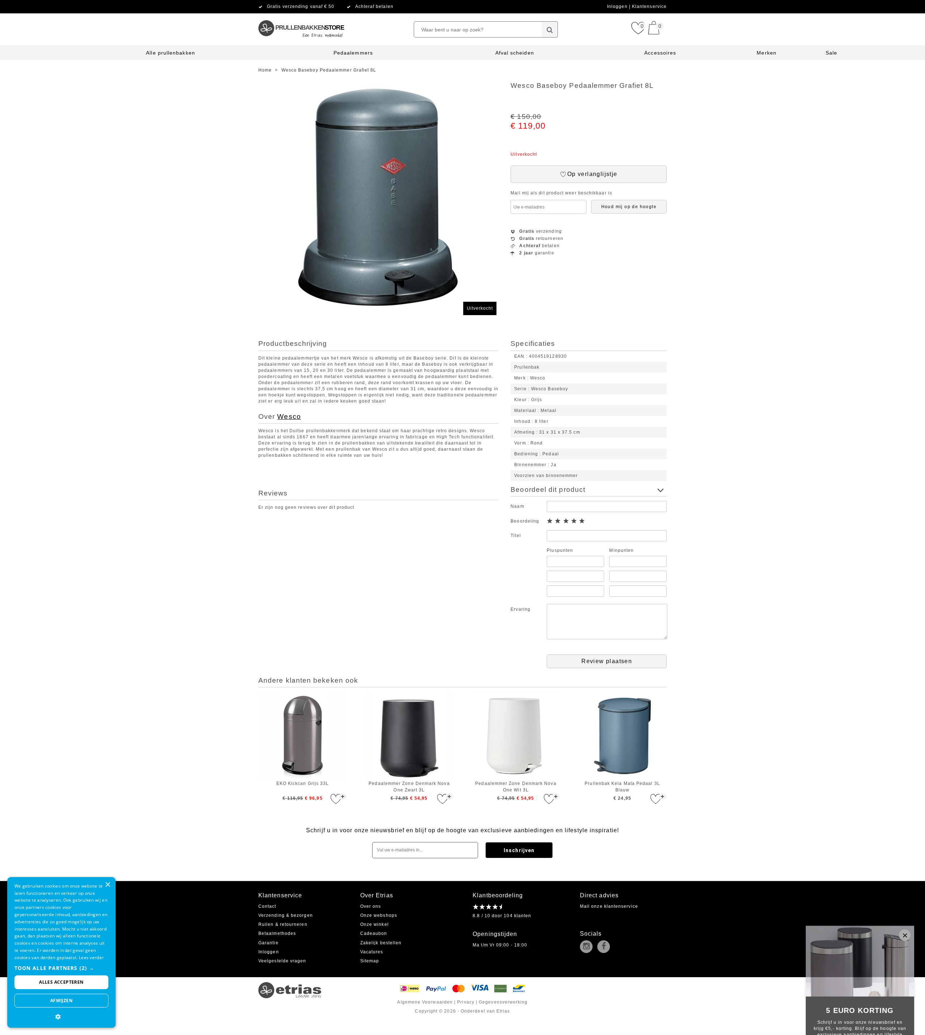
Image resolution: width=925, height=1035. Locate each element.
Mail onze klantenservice (609, 906)
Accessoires (660, 53)
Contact (267, 906)
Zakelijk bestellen (380, 942)
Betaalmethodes (277, 933)
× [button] (107, 885)
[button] (61, 968)
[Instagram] (588, 947)
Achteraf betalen (374, 6)
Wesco (289, 416)
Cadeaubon (373, 933)
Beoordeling (525, 521)
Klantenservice (649, 6)
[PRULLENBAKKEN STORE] (300, 16)
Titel (516, 535)
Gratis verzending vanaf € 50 (300, 6)
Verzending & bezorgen (285, 915)
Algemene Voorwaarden (425, 1002)
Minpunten (621, 550)
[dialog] (61, 952)
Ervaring (520, 609)
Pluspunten (560, 550)
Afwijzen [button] (61, 1000)
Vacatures (371, 951)
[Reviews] (487, 906)
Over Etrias (376, 895)
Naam (517, 506)
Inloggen (618, 6)
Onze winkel (374, 924)
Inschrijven (519, 850)
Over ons (370, 906)
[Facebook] (605, 947)
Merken (766, 53)
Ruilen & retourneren (282, 924)
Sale (831, 53)
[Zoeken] (550, 29)
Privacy (465, 1002)
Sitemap (369, 960)
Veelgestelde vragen (282, 960)
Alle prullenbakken (170, 53)
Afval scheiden (514, 53)
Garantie (268, 942)
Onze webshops (378, 915)
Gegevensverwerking (503, 1002)
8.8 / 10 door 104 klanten (502, 915)
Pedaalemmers (353, 53)
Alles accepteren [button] (61, 982)
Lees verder (91, 957)
